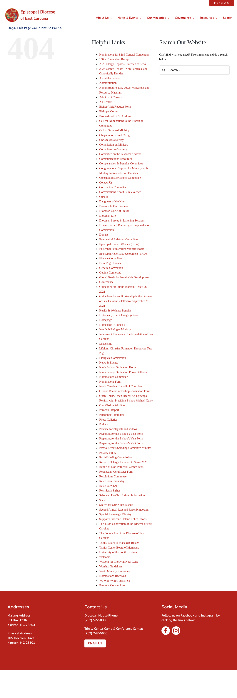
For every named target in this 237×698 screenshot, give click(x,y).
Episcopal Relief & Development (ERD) (123, 253)
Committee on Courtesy (113, 149)
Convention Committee (112, 187)
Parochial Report (109, 410)
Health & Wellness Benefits (115, 310)
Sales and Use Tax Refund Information (122, 495)
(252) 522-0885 (95, 620)
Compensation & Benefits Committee (121, 163)
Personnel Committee (111, 414)
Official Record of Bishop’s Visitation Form (124, 391)
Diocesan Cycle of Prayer (114, 210)
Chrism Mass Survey (111, 139)
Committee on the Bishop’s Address (120, 154)
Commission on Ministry (113, 144)
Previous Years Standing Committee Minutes (125, 447)
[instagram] (176, 630)
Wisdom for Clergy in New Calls (118, 561)
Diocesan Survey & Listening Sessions (122, 220)
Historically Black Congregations (118, 315)
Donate (103, 234)
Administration (108, 82)
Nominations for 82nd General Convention (124, 54)
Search (103, 500)
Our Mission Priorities (112, 405)
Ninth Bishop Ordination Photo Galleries (123, 372)
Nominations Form (110, 381)
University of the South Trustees (118, 552)
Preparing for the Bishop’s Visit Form (121, 433)
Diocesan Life (107, 215)
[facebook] (165, 630)
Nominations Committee (113, 376)
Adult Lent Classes (110, 97)
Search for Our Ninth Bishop (116, 504)
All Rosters (105, 102)
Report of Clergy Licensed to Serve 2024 (123, 462)
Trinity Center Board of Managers (119, 547)
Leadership (105, 343)
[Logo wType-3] (33, 7)
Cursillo (104, 196)
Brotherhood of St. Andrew (115, 116)
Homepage (105, 319)
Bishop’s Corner (108, 111)
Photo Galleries (108, 419)
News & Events (108, 362)
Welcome (104, 557)
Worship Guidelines (110, 566)
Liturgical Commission (112, 357)
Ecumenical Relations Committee (118, 239)
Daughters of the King (112, 201)
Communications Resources (115, 158)
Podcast (103, 424)
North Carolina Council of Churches (120, 386)
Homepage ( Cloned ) (112, 324)
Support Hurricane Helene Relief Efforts (122, 519)
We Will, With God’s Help (114, 580)
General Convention (111, 267)
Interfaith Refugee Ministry (115, 329)
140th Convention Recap (113, 59)
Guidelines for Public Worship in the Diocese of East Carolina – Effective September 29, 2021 (125, 301)
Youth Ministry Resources (114, 571)
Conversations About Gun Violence (120, 192)
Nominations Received (112, 575)
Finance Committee (110, 258)
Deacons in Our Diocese (113, 206)
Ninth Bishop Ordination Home (117, 367)
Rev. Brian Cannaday (111, 481)
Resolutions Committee (112, 476)
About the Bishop (109, 78)
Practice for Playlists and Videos (118, 429)
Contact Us (105, 182)
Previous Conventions (112, 585)
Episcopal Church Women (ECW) (119, 244)
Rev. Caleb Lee (108, 485)
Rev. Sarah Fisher (109, 490)
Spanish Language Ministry (115, 514)
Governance (106, 282)
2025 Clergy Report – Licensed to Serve (122, 64)
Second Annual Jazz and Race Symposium (124, 509)
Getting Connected (110, 272)
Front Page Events (110, 263)
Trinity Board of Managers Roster (119, 542)
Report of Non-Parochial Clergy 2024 (121, 466)
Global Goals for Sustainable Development (124, 277)
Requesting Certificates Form (116, 471)
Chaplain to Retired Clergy (115, 135)
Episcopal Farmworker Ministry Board (121, 248)
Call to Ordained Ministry (114, 130)
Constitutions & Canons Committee (120, 177)
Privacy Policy (107, 452)
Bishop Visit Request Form (115, 106)
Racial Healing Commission (115, 457)
